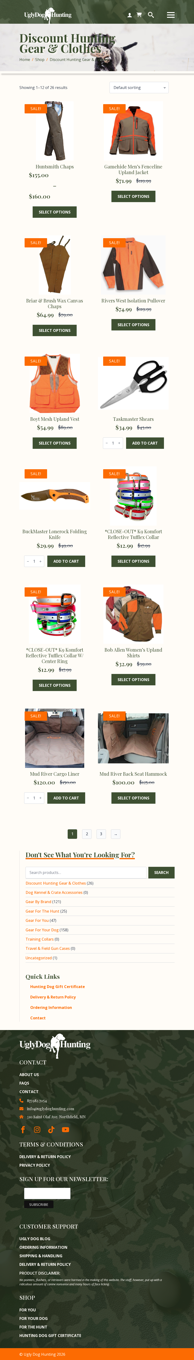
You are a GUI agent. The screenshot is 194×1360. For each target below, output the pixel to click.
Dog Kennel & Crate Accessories (54, 892)
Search (161, 872)
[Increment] (119, 443)
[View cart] (139, 15)
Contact (38, 1018)
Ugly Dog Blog (34, 1238)
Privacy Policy (34, 1165)
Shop (39, 59)
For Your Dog (33, 1318)
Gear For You (37, 920)
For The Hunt (33, 1327)
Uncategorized (39, 958)
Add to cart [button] (145, 443)
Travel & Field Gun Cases (48, 948)
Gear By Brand (38, 901)
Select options (55, 212)
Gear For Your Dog (42, 930)
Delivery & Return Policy (53, 997)
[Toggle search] (151, 15)
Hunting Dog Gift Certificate (57, 986)
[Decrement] (106, 443)
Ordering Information (51, 1007)
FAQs (24, 1083)
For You (27, 1310)
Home (24, 59)
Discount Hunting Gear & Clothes (56, 883)
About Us (29, 1074)
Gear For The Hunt (42, 911)
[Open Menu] (171, 15)
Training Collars (40, 939)
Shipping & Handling (40, 1255)
